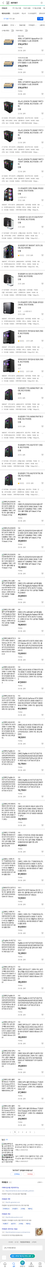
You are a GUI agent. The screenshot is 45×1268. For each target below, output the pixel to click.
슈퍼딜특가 (15, 1209)
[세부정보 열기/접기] (40, 1247)
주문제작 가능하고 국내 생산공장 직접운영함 (14, 1194)
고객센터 (34, 1242)
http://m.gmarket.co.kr (13, 1202)
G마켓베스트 (6, 1209)
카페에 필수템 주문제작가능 (10, 1188)
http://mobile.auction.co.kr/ (14, 1217)
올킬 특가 (13, 1224)
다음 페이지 (34, 1132)
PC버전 (11, 1242)
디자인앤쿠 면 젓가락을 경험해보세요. (12, 1235)
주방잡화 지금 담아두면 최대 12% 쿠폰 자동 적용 (15, 1205)
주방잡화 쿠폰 (6, 1199)
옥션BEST (5, 1224)
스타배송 (23, 1209)
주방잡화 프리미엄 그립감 (9, 1229)
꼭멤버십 (30, 1209)
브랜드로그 (23, 197)
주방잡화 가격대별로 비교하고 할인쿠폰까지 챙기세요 (16, 1220)
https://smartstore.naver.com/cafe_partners (20, 1191)
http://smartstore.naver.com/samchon (18, 1232)
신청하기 (39, 1182)
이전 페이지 (10, 1132)
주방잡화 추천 (6, 1214)
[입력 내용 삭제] (42, 3)
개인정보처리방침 (25, 1242)
